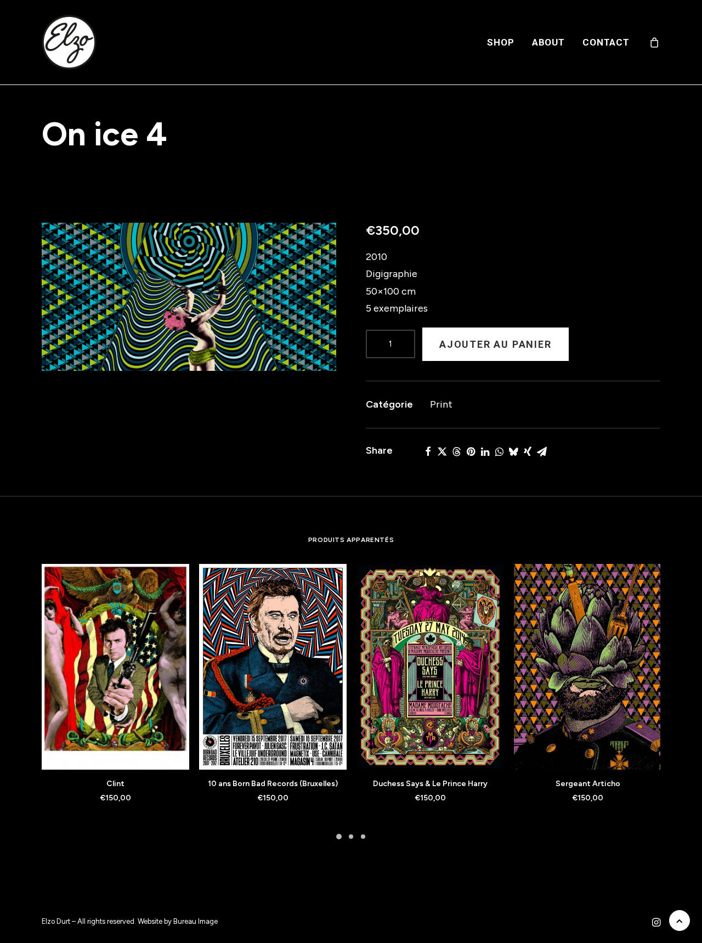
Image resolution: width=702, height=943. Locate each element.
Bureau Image (195, 921)
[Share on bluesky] (513, 451)
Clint (115, 783)
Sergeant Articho (588, 783)
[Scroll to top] (679, 920)
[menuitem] (500, 42)
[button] (189, 297)
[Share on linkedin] (484, 451)
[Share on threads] (456, 451)
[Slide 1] (339, 836)
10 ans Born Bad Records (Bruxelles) (273, 783)
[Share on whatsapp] (499, 451)
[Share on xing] (527, 451)
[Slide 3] (363, 836)
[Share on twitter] (442, 451)
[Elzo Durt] (69, 42)
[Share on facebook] (427, 451)
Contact (606, 42)
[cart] (654, 42)
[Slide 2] (351, 836)
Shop (500, 42)
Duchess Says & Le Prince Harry (430, 783)
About (548, 42)
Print (441, 404)
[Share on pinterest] (470, 451)
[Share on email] (541, 451)
